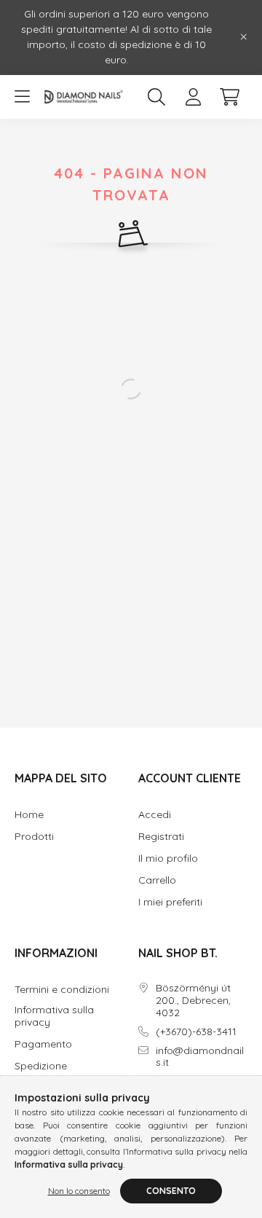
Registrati (161, 836)
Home (29, 815)
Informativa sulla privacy (54, 1016)
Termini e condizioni (62, 989)
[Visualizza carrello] (229, 96)
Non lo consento (79, 1190)
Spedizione (41, 1066)
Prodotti (34, 836)
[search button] (156, 96)
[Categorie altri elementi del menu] (21, 96)
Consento (171, 1190)
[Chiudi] (244, 37)
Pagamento (43, 1044)
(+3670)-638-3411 (196, 1032)
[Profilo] (192, 96)
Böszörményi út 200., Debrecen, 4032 (193, 1000)
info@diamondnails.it (200, 1057)
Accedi (154, 815)
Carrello (157, 880)
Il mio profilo (168, 858)
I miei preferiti (170, 902)
